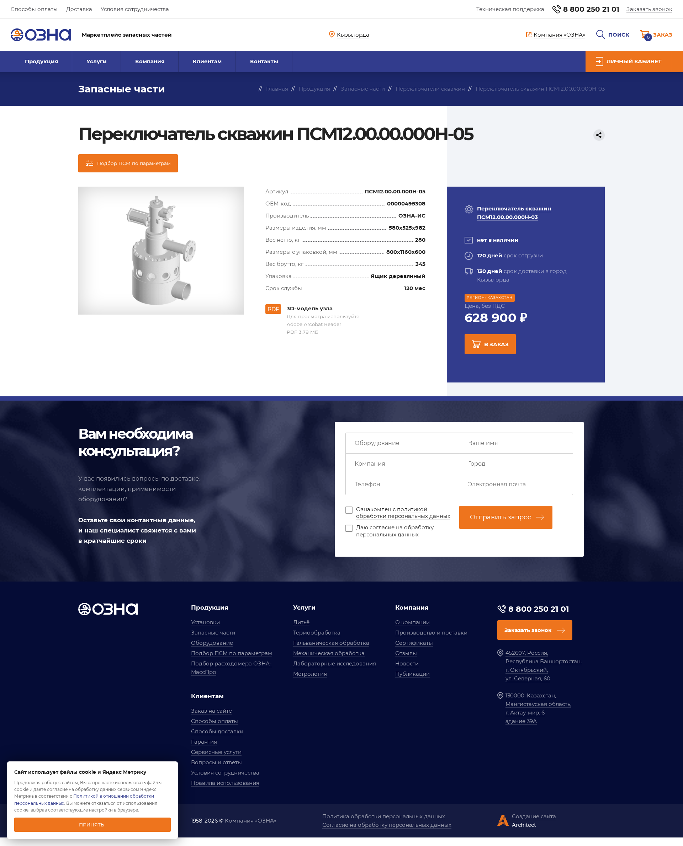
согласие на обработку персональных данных (395, 531)
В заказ (496, 344)
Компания (149, 61)
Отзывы (406, 653)
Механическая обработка (329, 653)
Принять (91, 825)
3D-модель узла (310, 308)
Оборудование (212, 642)
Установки (205, 622)
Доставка (79, 9)
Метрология (310, 673)
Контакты (264, 61)
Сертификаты (414, 642)
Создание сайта (534, 816)
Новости (407, 663)
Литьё (301, 622)
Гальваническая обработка (331, 642)
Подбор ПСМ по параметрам (231, 653)
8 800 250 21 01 (591, 9)
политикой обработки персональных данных (403, 513)
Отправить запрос (500, 517)
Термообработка (316, 632)
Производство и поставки (431, 632)
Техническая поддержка (510, 9)
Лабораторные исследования (334, 663)
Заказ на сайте (211, 710)
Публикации (412, 673)
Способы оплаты (34, 9)
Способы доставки (217, 731)
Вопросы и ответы (216, 762)
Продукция (41, 61)
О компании (412, 622)
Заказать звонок (649, 9)
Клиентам (207, 61)
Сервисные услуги (216, 752)
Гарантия (204, 741)
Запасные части (213, 632)
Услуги (96, 61)
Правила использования (225, 783)
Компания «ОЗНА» (250, 820)
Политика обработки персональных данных (383, 816)
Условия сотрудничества (135, 9)
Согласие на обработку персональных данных (386, 824)
